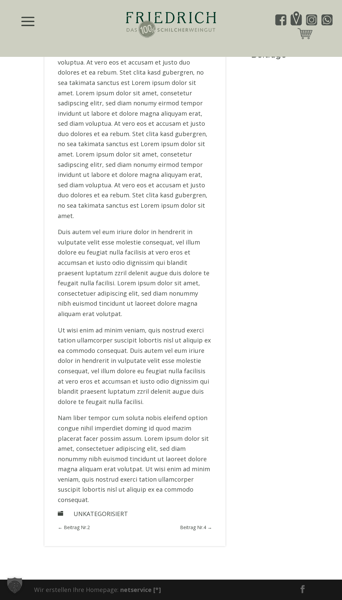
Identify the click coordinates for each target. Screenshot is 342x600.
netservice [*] (140, 590)
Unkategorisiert (100, 514)
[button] (14, 585)
